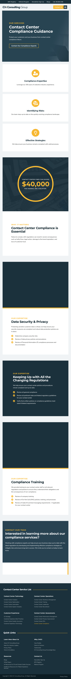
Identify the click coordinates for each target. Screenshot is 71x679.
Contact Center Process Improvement (44, 619)
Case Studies (37, 643)
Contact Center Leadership (41, 604)
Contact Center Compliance (41, 623)
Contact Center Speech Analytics (13, 607)
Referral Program (24, 2)
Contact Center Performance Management (45, 616)
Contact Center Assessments (44, 613)
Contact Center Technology (13, 596)
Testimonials (37, 648)
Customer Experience (11, 613)
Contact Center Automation (11, 604)
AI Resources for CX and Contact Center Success (17, 664)
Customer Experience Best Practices (13, 619)
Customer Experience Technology (13, 623)
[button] (65, 7)
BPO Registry (12, 2)
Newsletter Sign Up (38, 2)
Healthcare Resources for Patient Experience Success (16, 667)
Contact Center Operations (43, 596)
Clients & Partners (39, 645)
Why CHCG (38, 639)
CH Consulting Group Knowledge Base (44, 650)
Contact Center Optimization (11, 602)
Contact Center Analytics (10, 600)
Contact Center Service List (17, 589)
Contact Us (38, 656)
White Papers (7, 662)
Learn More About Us (11, 639)
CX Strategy (7, 616)
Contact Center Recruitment (41, 607)
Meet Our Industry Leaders (11, 645)
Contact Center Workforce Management (45, 600)
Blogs (48, 2)
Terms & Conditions (9, 650)
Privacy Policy (7, 648)
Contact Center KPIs (39, 621)
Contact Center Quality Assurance (13, 621)
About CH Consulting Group (11, 643)
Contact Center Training (40, 602)
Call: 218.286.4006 (58, 2)
